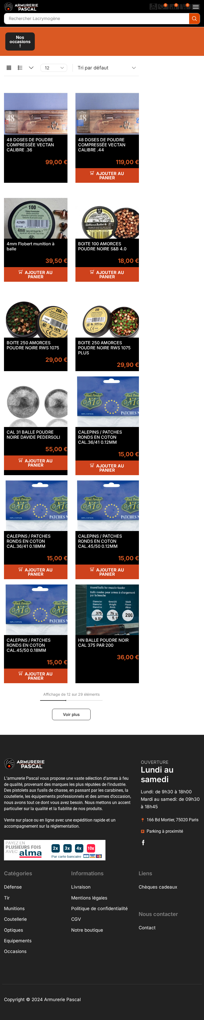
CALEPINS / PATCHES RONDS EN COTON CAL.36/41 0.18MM (28, 541)
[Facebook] (143, 842)
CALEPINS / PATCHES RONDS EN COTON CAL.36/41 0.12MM (100, 437)
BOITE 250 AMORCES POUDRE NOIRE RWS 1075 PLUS (104, 347)
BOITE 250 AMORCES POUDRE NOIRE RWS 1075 (33, 345)
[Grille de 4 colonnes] (9, 68)
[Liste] (20, 68)
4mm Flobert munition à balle (30, 246)
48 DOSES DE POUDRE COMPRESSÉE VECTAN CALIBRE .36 (30, 144)
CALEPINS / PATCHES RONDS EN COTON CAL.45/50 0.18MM (28, 645)
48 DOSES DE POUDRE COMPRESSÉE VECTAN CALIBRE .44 (101, 144)
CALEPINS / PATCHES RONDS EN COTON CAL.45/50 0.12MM (100, 541)
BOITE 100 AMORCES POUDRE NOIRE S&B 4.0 (102, 246)
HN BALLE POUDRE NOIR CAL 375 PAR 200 (103, 642)
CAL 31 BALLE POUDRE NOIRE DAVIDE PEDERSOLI (33, 434)
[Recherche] (194, 18)
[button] (154, 6)
